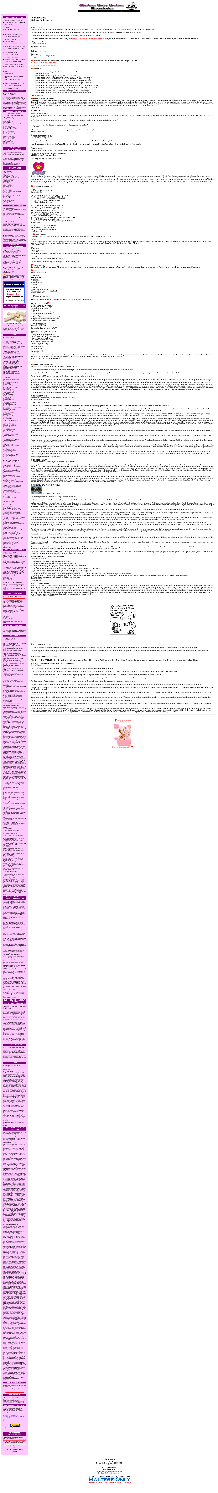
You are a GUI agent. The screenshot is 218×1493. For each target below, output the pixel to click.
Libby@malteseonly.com (9, 1401)
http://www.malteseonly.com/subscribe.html (14, 1440)
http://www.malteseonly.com (112, 1471)
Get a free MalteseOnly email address (15, 1427)
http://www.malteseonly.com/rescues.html (44, 62)
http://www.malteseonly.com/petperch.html (14, 598)
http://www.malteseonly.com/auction (15, 1392)
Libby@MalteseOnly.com (39, 43)
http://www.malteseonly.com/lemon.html (13, 1060)
